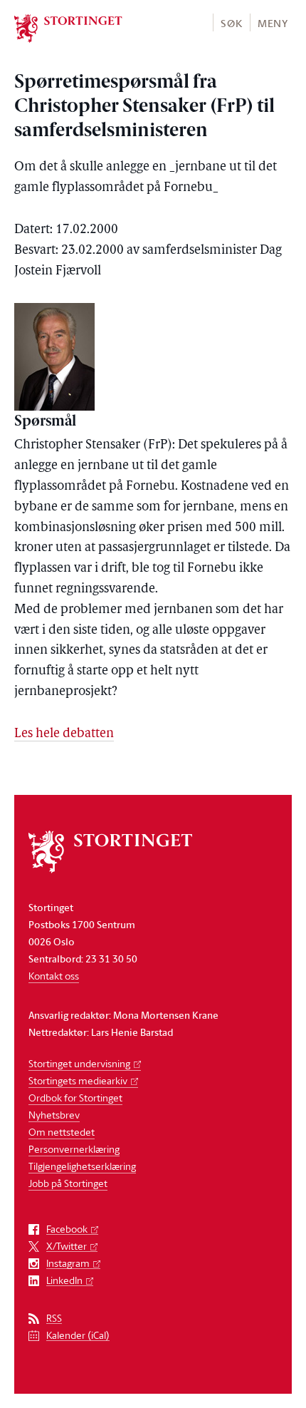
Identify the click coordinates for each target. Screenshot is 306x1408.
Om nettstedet (61, 1132)
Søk (231, 23)
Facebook (67, 1229)
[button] (231, 22)
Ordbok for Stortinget (75, 1097)
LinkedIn (64, 1280)
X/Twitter (66, 1246)
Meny (273, 23)
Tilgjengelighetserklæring (82, 1166)
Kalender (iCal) (78, 1335)
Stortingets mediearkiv (77, 1080)
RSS (54, 1318)
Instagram (68, 1263)
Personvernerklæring (74, 1149)
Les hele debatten (64, 734)
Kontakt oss (53, 975)
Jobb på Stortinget (67, 1183)
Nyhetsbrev (54, 1114)
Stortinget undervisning (79, 1063)
